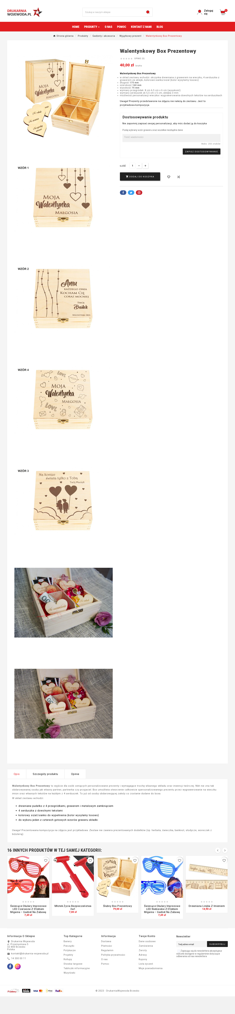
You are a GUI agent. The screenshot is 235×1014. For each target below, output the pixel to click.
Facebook (123, 192)
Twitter (131, 192)
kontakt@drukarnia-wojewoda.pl (30, 953)
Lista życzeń (146, 964)
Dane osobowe (147, 941)
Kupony (143, 959)
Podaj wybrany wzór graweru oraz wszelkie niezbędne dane (152, 130)
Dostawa (106, 941)
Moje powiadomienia (151, 968)
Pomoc (105, 964)
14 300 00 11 (18, 958)
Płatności (106, 946)
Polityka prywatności (113, 955)
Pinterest (139, 192)
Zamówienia (146, 946)
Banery (68, 941)
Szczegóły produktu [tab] (45, 774)
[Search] (148, 12)
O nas (104, 959)
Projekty (68, 955)
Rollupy (68, 959)
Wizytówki (69, 973)
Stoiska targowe (73, 964)
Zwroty (143, 950)
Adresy (143, 955)
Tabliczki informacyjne (77, 968)
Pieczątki (69, 946)
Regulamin (107, 950)
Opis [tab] (17, 774)
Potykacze (70, 950)
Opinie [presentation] (75, 774)
